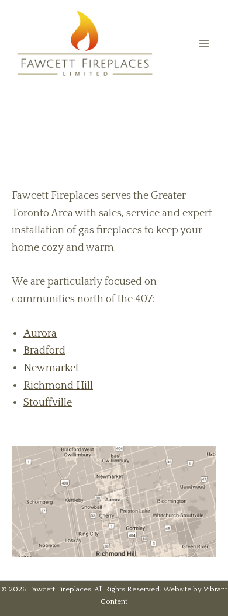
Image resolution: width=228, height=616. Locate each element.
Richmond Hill (58, 386)
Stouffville (47, 403)
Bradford (44, 351)
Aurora (40, 334)
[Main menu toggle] (204, 44)
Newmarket (51, 368)
